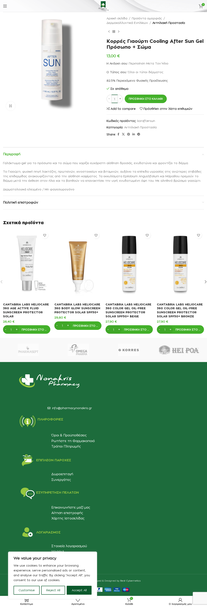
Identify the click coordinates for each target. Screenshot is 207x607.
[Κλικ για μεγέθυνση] (10, 106)
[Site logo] (103, 5)
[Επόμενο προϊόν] (118, 31)
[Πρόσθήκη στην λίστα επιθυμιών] (44, 235)
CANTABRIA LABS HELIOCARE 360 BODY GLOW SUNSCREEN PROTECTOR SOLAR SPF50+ (77, 308)
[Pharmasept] (28, 350)
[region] (52, 575)
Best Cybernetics (130, 581)
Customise (27, 590)
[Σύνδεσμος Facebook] (118, 134)
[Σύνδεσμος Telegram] (138, 134)
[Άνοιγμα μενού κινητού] (5, 6)
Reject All (53, 590)
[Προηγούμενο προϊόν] (109, 31)
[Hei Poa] (179, 350)
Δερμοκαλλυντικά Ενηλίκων (127, 22)
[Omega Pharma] (78, 350)
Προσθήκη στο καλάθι (146, 98)
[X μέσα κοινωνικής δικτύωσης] (123, 134)
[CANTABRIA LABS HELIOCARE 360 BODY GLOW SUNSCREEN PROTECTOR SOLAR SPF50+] (78, 265)
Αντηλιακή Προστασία (168, 22)
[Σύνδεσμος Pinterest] (128, 134)
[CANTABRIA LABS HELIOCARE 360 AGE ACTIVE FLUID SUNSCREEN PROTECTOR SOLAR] (26, 265)
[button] (26, 329)
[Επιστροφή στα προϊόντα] (113, 31)
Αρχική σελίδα (117, 18)
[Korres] (129, 350)
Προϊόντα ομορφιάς (147, 18)
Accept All (79, 590)
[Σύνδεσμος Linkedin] (133, 134)
